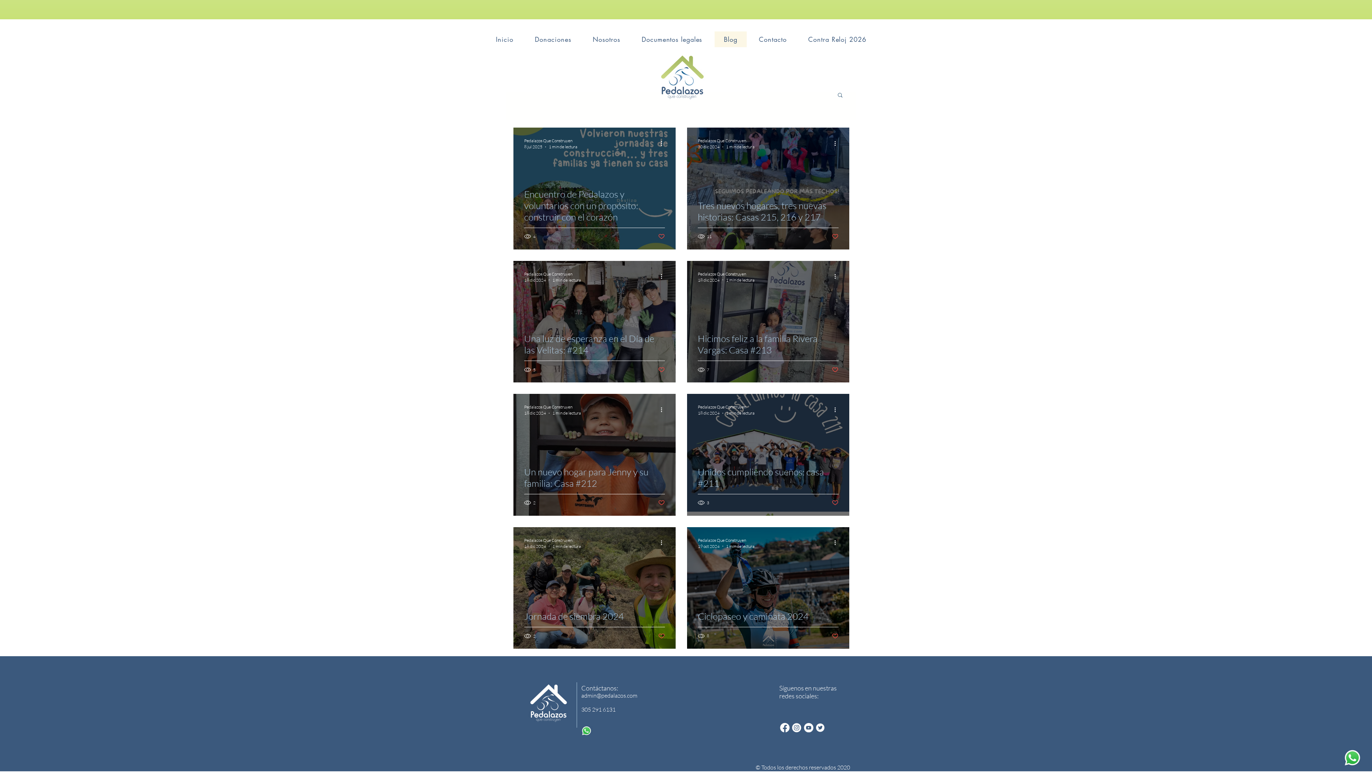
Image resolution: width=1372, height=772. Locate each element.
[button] (840, 95)
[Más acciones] (664, 143)
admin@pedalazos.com (609, 695)
